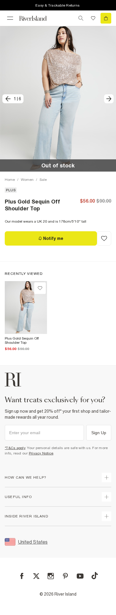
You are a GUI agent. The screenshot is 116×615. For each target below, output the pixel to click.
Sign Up (98, 432)
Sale (43, 180)
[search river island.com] (81, 18)
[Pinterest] (65, 576)
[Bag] (106, 18)
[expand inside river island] (106, 516)
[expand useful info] (106, 497)
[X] (36, 576)
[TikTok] (94, 575)
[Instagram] (51, 576)
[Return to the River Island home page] (37, 18)
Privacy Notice (41, 453)
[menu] (10, 18)
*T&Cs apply (15, 448)
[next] (109, 98)
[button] (58, 99)
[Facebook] (22, 576)
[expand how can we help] (106, 477)
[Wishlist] (93, 18)
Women (27, 180)
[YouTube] (80, 576)
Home (10, 180)
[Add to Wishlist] (104, 238)
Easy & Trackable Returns (57, 5)
